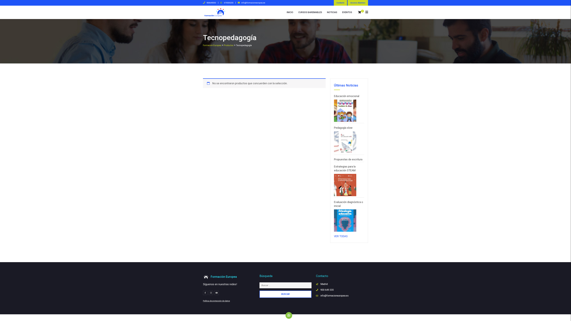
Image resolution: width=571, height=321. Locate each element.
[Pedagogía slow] (345, 142)
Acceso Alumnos (357, 3)
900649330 (211, 3)
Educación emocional (346, 96)
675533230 (228, 3)
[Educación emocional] (345, 111)
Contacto (340, 3)
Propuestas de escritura (348, 159)
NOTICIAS (332, 12)
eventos (347, 12)
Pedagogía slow (343, 127)
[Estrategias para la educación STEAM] (345, 185)
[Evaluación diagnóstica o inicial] (345, 220)
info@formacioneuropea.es (253, 3)
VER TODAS (341, 236)
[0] (359, 12)
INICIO (290, 12)
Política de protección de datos (216, 301)
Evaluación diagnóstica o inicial (348, 203)
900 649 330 (327, 289)
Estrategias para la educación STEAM (345, 168)
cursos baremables (310, 12)
